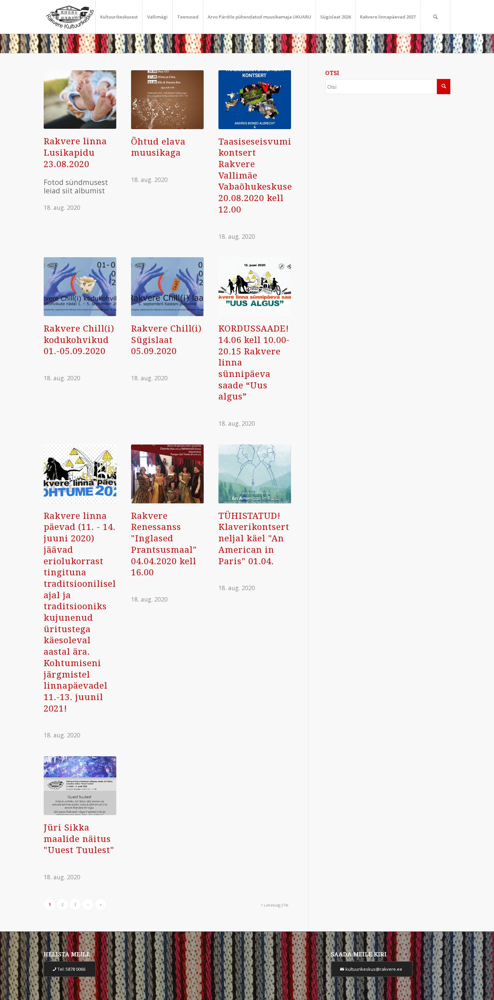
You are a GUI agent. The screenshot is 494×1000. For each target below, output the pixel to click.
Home (80, 17)
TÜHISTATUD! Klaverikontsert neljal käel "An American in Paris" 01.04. (253, 538)
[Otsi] (435, 17)
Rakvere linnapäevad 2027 (388, 17)
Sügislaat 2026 (335, 17)
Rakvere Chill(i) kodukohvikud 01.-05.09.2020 (79, 339)
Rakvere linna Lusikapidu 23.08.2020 (75, 152)
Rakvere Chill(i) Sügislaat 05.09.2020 (166, 339)
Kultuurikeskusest (119, 17)
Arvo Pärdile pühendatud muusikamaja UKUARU (259, 17)
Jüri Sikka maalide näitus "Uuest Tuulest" (79, 838)
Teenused (188, 17)
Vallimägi (157, 17)
